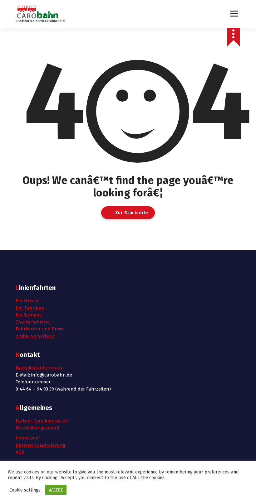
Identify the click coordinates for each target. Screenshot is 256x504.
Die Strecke (27, 301)
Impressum (28, 438)
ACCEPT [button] (56, 489)
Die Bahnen (28, 315)
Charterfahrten (32, 322)
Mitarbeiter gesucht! (37, 428)
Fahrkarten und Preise (40, 329)
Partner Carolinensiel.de (42, 421)
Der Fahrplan (30, 308)
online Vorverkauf (35, 336)
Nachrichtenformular (39, 368)
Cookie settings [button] (25, 490)
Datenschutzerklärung (41, 445)
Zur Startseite (131, 212)
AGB (20, 452)
